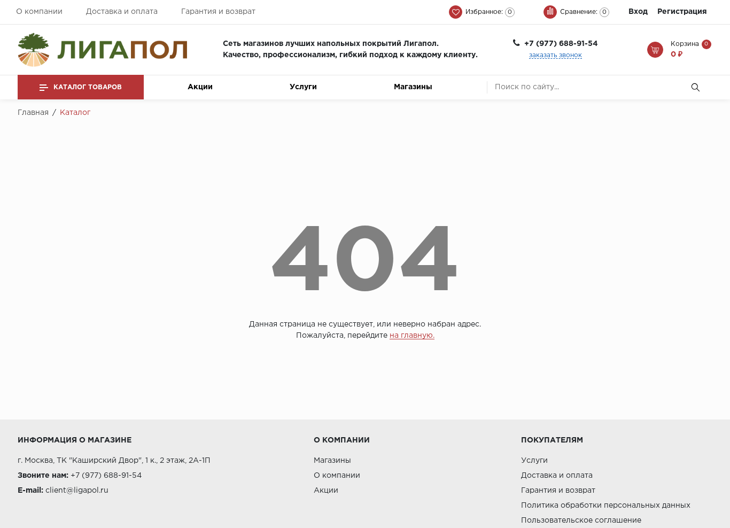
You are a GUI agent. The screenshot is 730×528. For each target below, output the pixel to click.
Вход (638, 12)
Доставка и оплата (122, 12)
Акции (200, 87)
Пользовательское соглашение (581, 520)
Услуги (303, 87)
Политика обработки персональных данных (605, 505)
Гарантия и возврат (218, 12)
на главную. (412, 335)
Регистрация (682, 12)
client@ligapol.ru (76, 490)
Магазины (413, 87)
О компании (39, 12)
